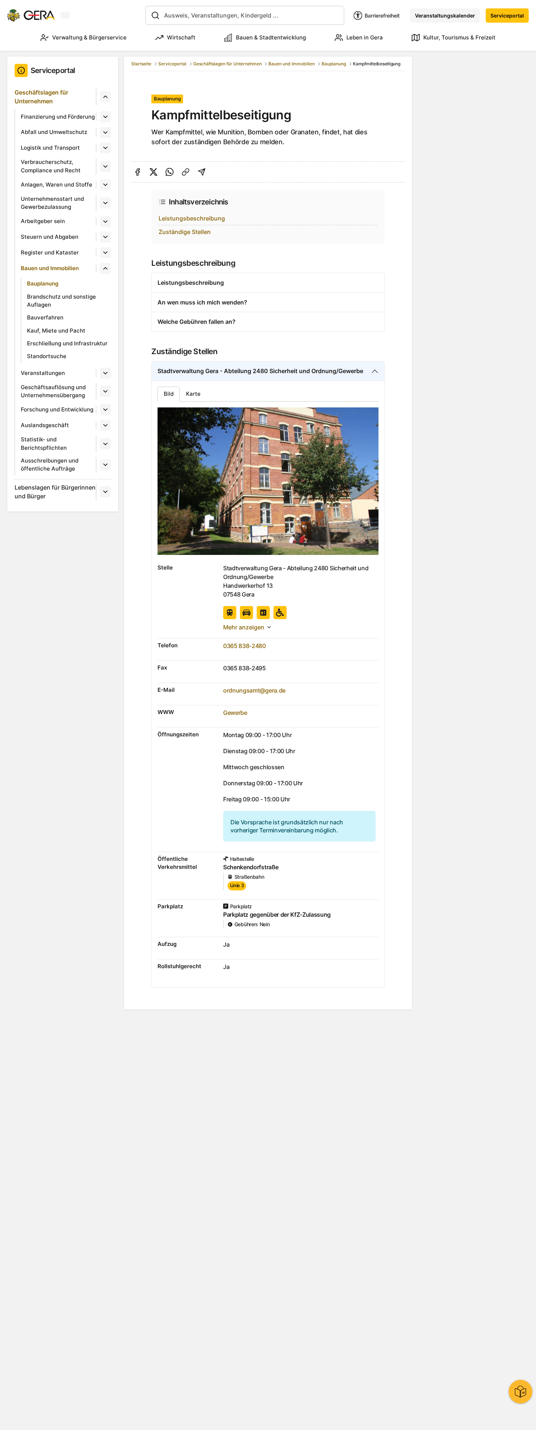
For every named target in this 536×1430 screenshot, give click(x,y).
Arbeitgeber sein (43, 221)
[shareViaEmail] (201, 172)
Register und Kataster (50, 252)
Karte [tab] (193, 393)
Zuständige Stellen (185, 231)
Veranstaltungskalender (445, 15)
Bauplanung (42, 283)
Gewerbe (235, 712)
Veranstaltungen (43, 372)
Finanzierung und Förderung (58, 116)
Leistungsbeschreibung (192, 218)
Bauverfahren (45, 317)
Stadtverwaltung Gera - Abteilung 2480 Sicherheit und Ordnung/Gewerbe (260, 371)
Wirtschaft (181, 37)
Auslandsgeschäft (45, 425)
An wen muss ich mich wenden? (202, 302)
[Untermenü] (105, 96)
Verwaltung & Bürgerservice (89, 37)
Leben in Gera (364, 37)
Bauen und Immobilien (50, 268)
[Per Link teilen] (185, 172)
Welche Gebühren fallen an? (197, 321)
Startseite (141, 63)
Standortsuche (46, 356)
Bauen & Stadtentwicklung (271, 37)
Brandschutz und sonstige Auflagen (61, 300)
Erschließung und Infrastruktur (67, 343)
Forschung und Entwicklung (57, 409)
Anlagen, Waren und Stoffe (56, 184)
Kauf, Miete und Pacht (56, 330)
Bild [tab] (169, 393)
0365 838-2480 (244, 645)
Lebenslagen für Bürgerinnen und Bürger (55, 492)
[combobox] (244, 15)
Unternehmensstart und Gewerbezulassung (52, 203)
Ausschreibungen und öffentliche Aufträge (49, 464)
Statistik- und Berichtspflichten (44, 443)
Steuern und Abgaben (49, 236)
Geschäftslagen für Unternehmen (41, 97)
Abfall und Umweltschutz (54, 132)
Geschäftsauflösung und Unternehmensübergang (53, 391)
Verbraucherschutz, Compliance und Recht (51, 166)
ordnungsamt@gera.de (254, 690)
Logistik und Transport (50, 147)
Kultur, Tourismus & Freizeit (459, 37)
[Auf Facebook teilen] (137, 172)
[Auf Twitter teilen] (153, 172)
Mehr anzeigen (243, 627)
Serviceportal (507, 15)
